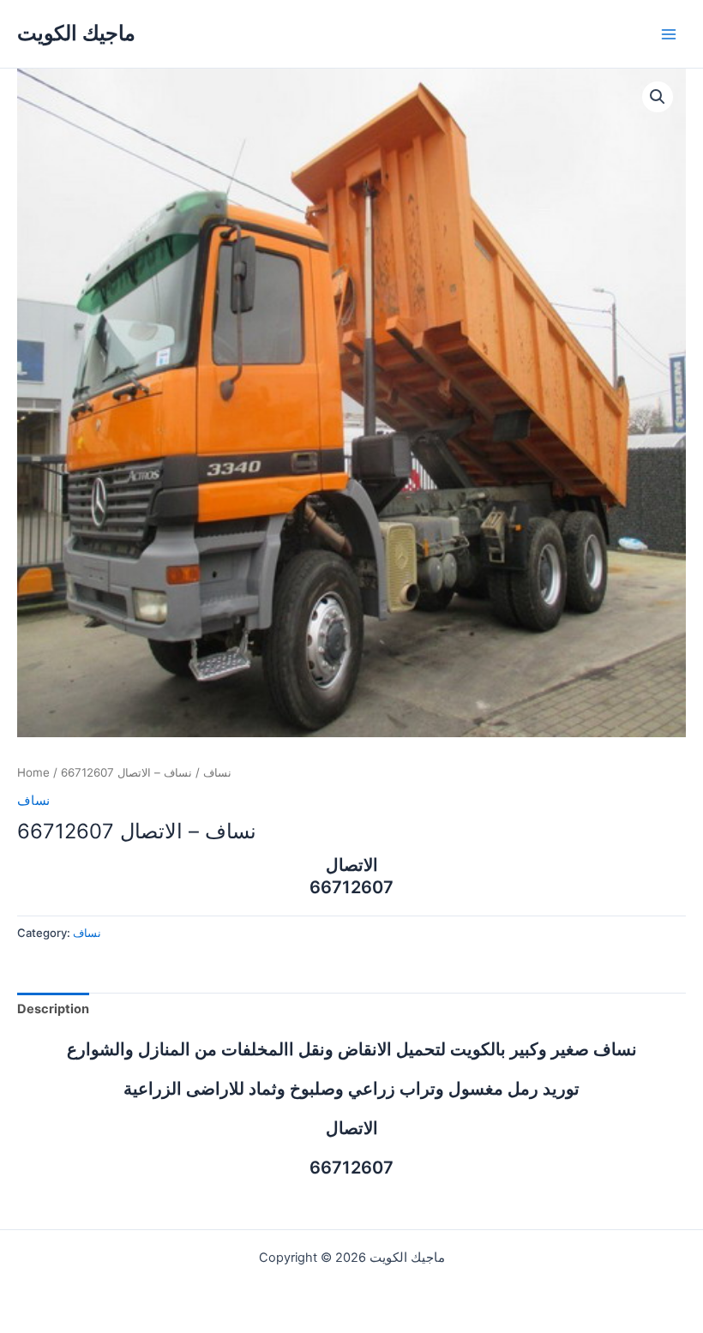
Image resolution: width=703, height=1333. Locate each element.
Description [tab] (53, 1009)
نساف (217, 772)
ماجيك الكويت (76, 33)
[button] (657, 96)
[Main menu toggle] (669, 33)
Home (33, 772)
